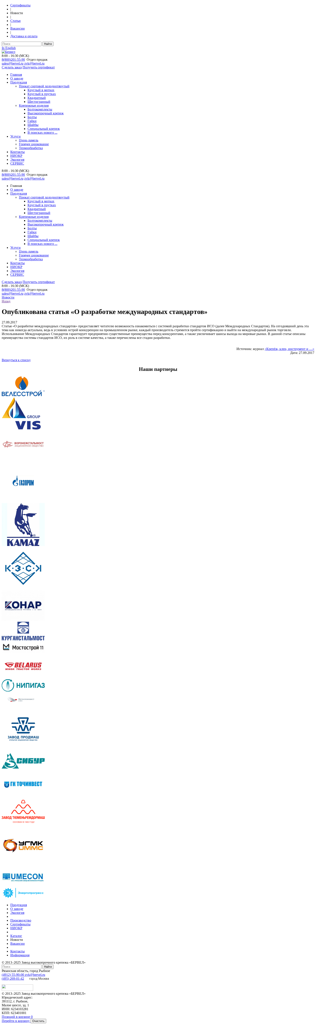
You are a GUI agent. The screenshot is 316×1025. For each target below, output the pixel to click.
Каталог (16, 936)
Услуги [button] (15, 247)
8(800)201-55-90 (13, 59)
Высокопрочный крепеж (46, 113)
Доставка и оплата (23, 36)
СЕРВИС (17, 163)
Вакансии (17, 28)
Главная (16, 74)
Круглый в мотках (41, 90)
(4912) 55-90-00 (13, 974)
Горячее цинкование (34, 144)
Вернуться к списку (16, 360)
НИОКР (16, 156)
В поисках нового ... (42, 132)
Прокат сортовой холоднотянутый (44, 86)
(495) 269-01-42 (13, 978)
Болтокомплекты (40, 109)
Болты (32, 117)
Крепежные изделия (34, 105)
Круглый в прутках (42, 94)
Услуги (15, 136)
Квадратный (37, 98)
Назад (6, 301)
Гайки (32, 121)
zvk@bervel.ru (34, 63)
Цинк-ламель (28, 140)
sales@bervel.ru (12, 63)
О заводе (16, 78)
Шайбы (33, 125)
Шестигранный (39, 101)
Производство (20, 920)
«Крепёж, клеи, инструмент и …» (289, 349)
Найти (48, 43)
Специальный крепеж (44, 128)
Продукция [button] (18, 193)
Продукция (18, 82)
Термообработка (31, 148)
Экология (17, 159)
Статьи (15, 21)
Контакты (17, 152)
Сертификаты (20, 5)
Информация (19, 955)
